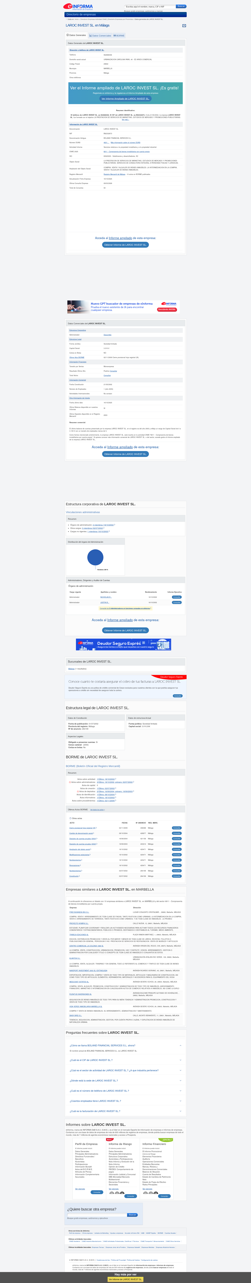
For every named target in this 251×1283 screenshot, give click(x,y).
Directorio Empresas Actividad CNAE (93, 19)
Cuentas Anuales (170, 1233)
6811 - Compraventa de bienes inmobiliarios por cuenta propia (127, 151)
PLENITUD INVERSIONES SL (80, 994)
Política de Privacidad (118, 1260)
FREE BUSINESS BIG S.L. (79, 912)
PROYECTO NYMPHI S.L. (79, 923)
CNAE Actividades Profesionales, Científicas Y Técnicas (121, 1241)
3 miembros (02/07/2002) (92, 528)
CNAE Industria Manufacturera (91, 1241)
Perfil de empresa (74, 1233)
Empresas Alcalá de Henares (165, 1247)
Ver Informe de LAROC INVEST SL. (125, 1279)
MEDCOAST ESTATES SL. (79, 982)
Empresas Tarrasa (98, 1247)
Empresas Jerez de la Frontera (116, 1247)
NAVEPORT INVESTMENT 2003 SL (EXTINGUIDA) (88, 970)
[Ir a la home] (78, 5)
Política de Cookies (133, 1260)
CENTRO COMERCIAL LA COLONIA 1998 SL (86, 946)
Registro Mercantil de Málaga (114, 174)
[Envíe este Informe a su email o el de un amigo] (184, 25)
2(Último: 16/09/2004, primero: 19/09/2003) (115, 791)
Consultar (113, 371)
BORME (160, 1233)
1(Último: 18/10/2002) (106, 779)
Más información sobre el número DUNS (125, 142)
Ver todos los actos (97, 810)
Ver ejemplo (80, 1189)
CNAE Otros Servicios (173, 1241)
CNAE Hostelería (74, 1241)
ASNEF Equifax (151, 1233)
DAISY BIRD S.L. (75, 1015)
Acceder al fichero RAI (132, 1233)
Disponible (107, 335)
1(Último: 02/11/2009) (106, 800)
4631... (106, 142)
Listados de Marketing (102, 1233)
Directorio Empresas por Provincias (120, 19)
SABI (142, 1233)
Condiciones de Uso (103, 1260)
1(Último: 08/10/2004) (106, 794)
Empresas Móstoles (148, 1247)
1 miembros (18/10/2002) (98, 531)
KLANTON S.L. (75, 958)
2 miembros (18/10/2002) (103, 525)
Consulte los (125, 608)
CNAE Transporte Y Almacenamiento (152, 1241)
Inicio (77, 19)
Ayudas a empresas (116, 1233)
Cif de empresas (87, 1233)
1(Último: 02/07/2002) (106, 788)
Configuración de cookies (149, 1260)
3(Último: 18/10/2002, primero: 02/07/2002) (115, 782)
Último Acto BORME (76, 357)
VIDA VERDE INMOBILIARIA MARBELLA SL (85, 1006)
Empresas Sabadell (133, 1247)
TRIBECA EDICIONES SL (79, 934)
